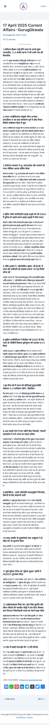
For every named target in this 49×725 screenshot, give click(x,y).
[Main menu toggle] (5, 6)
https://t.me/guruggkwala (31, 680)
